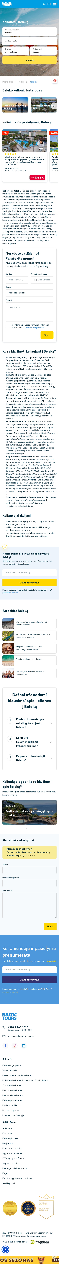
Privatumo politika (12, 1148)
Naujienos (7, 1143)
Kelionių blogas (10, 1138)
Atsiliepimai (8, 1183)
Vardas (9, 274)
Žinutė (9, 300)
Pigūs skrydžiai (9, 1105)
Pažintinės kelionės (12, 1095)
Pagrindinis (7, 82)
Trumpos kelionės (11, 1085)
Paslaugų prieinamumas (14, 1168)
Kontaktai (7, 1133)
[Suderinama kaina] (54, 80)
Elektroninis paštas (10, 878)
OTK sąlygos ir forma (13, 1158)
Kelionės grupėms (11, 1065)
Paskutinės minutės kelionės (17, 1075)
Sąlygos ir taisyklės (12, 1153)
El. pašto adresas (39, 274)
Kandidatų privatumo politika (17, 1178)
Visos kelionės (9, 1070)
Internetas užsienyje (13, 1115)
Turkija (21, 82)
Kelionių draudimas (12, 1100)
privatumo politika (34, 327)
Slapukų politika (10, 1163)
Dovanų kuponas (11, 1110)
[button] (5, 1249)
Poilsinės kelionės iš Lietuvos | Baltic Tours (25, 1080)
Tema (8, 287)
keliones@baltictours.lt (22, 1036)
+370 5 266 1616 (18, 1027)
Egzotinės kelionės (12, 1090)
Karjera (6, 1173)
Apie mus (7, 1128)
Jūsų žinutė (7, 891)
